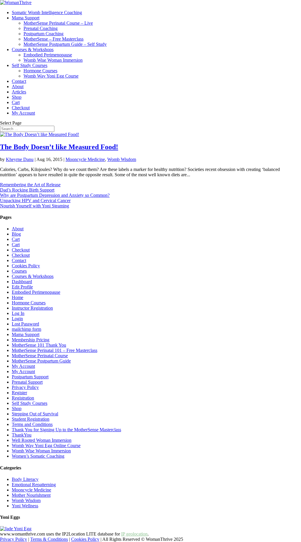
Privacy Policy (25, 387)
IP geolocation (134, 533)
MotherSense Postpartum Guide (41, 360)
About (18, 86)
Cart (16, 102)
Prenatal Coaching (41, 28)
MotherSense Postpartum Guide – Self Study (65, 44)
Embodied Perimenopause (48, 54)
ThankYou (21, 434)
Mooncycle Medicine (85, 159)
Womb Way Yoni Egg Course (51, 75)
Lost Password (25, 323)
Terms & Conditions (49, 539)
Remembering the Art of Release (30, 184)
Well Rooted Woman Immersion (41, 440)
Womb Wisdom (121, 159)
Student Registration (30, 419)
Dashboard (22, 281)
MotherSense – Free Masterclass (53, 38)
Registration (23, 397)
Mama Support (25, 17)
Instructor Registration (32, 308)
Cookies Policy (26, 265)
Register (19, 392)
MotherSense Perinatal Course (40, 355)
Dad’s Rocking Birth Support (27, 189)
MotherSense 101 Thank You (39, 345)
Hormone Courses (40, 70)
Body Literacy (25, 479)
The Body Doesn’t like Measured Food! (59, 147)
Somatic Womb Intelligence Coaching (47, 12)
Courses (19, 271)
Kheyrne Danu (20, 159)
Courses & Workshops (32, 49)
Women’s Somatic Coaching (38, 456)
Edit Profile (22, 286)
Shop (16, 97)
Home (17, 297)
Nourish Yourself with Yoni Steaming (34, 205)
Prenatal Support (27, 382)
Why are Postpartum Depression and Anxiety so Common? (55, 195)
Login (17, 318)
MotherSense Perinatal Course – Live (58, 23)
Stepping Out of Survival (35, 413)
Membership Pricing (30, 339)
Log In (18, 313)
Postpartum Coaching (43, 33)
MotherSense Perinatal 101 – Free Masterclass (54, 350)
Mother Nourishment (31, 495)
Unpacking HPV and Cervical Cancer (35, 200)
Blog (16, 233)
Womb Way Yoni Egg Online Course (46, 445)
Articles (19, 91)
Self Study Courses (29, 65)
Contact (19, 81)
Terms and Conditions (32, 424)
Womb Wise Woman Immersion (53, 60)
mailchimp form (26, 329)
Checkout (21, 107)
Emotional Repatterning (34, 484)
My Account (23, 112)
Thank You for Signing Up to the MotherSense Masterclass (66, 429)
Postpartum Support (30, 376)
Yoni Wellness (25, 505)
